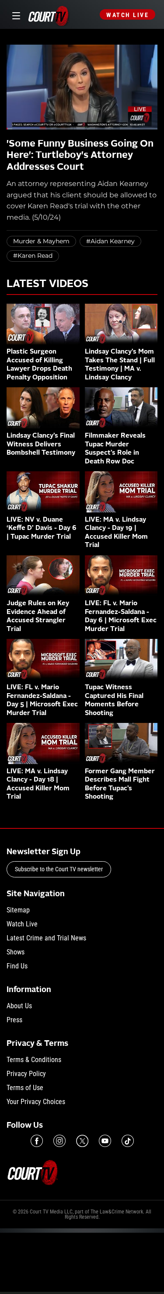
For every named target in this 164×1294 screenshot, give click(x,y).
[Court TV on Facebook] (37, 1141)
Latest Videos (47, 284)
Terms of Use (25, 1088)
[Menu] (14, 15)
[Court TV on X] (82, 1141)
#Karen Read (32, 255)
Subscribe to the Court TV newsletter (59, 869)
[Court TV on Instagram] (59, 1141)
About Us (19, 1006)
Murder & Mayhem (41, 241)
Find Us (17, 966)
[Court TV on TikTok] (128, 1141)
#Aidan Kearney (110, 241)
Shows (15, 952)
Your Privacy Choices (36, 1102)
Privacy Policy (26, 1074)
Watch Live (127, 14)
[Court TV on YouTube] (105, 1141)
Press (14, 1020)
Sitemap (18, 910)
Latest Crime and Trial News (46, 938)
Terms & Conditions (34, 1060)
